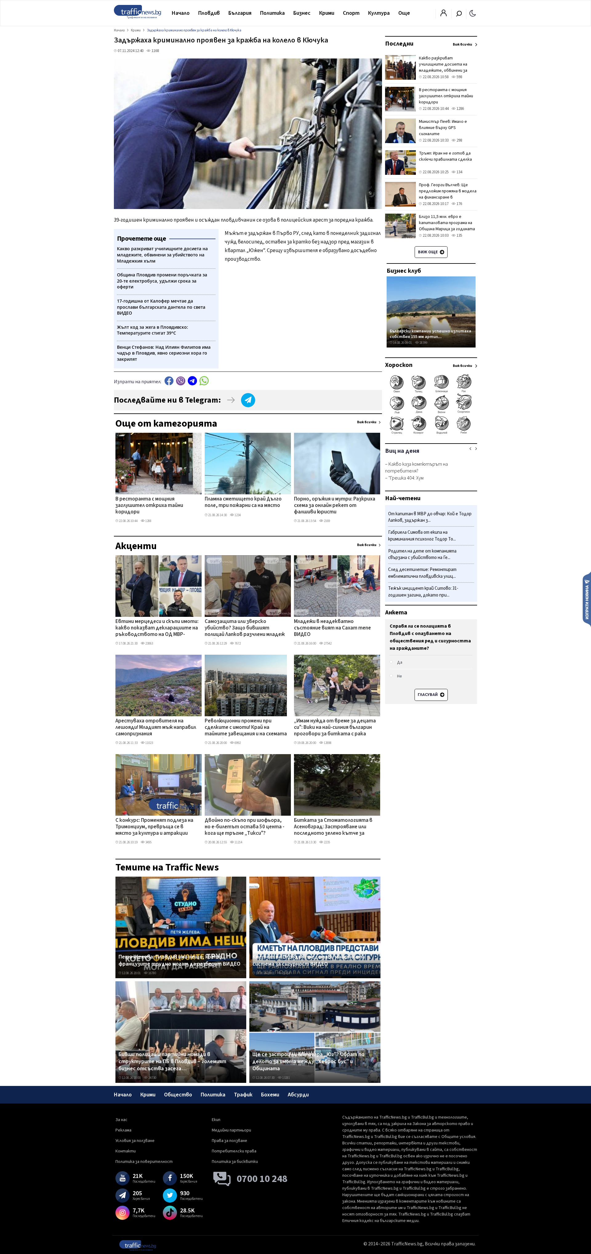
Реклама (123, 1130)
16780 (152, 973)
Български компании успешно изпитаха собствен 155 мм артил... (430, 334)
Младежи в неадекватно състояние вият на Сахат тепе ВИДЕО (332, 628)
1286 (460, 108)
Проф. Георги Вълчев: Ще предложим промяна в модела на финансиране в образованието (447, 194)
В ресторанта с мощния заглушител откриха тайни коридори (149, 506)
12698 (327, 743)
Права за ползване (229, 1141)
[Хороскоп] (431, 433)
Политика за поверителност (144, 1162)
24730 (152, 1077)
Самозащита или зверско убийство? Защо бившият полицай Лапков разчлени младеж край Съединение (245, 628)
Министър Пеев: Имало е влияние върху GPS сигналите (443, 128)
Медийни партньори (231, 1130)
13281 (286, 1077)
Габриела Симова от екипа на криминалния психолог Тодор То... (422, 536)
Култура (379, 13)
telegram (192, 380)
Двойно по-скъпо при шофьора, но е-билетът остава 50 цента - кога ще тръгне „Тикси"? (244, 827)
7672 (237, 643)
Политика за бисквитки (235, 1162)
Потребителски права (234, 1151)
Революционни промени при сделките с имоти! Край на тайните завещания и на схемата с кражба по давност (246, 728)
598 (459, 77)
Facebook (169, 380)
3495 (148, 842)
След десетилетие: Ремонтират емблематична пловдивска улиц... (422, 573)
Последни (399, 43)
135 (459, 235)
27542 (327, 643)
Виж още (428, 252)
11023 (149, 743)
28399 (423, 342)
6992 (237, 743)
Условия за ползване (135, 1141)
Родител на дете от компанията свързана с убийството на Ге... (422, 554)
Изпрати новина (587, 599)
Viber (180, 380)
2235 (326, 842)
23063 (149, 643)
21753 (286, 973)
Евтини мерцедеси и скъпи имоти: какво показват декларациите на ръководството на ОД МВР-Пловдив (157, 628)
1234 (237, 515)
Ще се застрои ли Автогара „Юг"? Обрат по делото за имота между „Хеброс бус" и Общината (308, 1062)
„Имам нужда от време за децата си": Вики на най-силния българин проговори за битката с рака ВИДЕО (335, 728)
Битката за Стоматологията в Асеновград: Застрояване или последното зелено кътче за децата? (333, 827)
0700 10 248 (262, 1179)
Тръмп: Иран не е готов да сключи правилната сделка (445, 156)
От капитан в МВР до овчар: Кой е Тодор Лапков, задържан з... (430, 517)
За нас (121, 1120)
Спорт (351, 13)
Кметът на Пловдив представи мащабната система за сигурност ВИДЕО (308, 960)
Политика (272, 13)
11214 (238, 842)
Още (404, 13)
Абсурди (298, 1095)
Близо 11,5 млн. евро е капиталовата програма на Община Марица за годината (447, 223)
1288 (148, 521)
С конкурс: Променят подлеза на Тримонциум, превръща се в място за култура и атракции (154, 827)
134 (459, 172)
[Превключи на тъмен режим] (472, 13)
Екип (216, 1120)
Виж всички (366, 422)
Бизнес (302, 13)
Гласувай (428, 695)
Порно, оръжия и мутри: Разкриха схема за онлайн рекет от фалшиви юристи (334, 506)
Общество (178, 1095)
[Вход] (443, 14)
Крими (326, 13)
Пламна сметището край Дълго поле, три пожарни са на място (243, 502)
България (239, 13)
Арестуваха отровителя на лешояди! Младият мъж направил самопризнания (155, 728)
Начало (181, 13)
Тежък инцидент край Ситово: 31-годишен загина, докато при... (423, 591)
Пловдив (209, 13)
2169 (326, 521)
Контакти (125, 1151)
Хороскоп (398, 365)
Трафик (243, 1095)
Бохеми (270, 1095)
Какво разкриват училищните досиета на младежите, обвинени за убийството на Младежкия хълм (445, 70)
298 (459, 140)
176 (459, 204)
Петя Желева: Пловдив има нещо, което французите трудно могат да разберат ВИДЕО (179, 960)
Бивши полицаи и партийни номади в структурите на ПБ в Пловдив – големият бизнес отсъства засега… (172, 1062)
